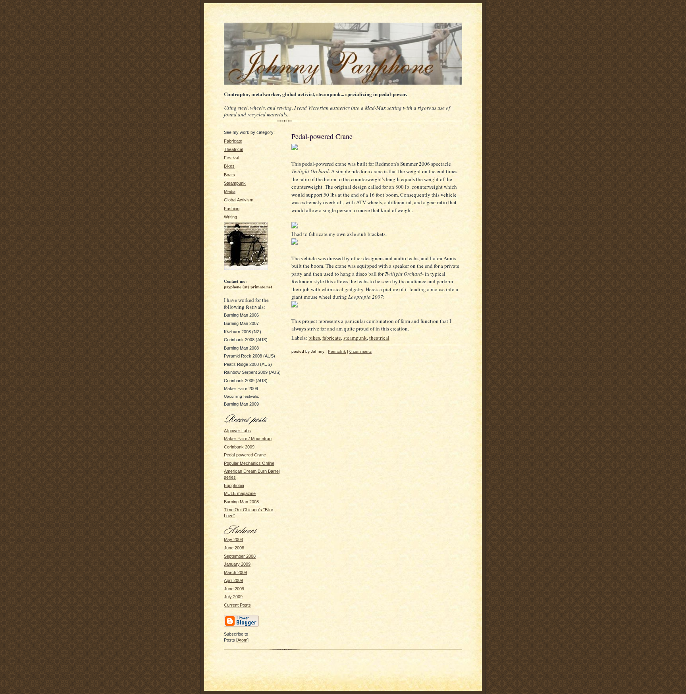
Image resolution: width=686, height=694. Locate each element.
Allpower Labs (237, 430)
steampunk (355, 337)
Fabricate (233, 141)
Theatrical (233, 149)
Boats (229, 174)
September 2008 (240, 556)
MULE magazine (240, 493)
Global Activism (238, 199)
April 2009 (233, 580)
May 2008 (233, 539)
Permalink (337, 351)
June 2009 (234, 588)
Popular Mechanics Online (249, 463)
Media (229, 191)
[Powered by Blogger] (241, 625)
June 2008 (234, 547)
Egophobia (234, 485)
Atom (242, 640)
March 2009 (235, 572)
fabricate (331, 337)
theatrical (379, 337)
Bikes (229, 166)
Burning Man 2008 (241, 501)
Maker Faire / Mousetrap (248, 438)
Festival (231, 157)
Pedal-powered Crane (245, 454)
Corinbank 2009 (239, 447)
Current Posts (237, 605)
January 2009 (237, 564)
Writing (230, 217)
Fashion (231, 208)
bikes (314, 337)
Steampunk (235, 183)
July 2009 (233, 596)
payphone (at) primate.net (248, 287)
